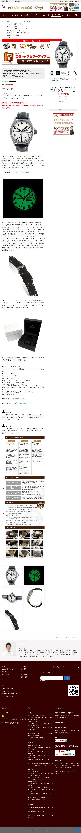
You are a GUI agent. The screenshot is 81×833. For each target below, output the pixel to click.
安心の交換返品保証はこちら (23, 403)
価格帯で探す (10, 32)
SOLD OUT (64, 110)
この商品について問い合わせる (61, 637)
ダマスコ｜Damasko (12, 21)
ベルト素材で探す (11, 30)
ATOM (7, 691)
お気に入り (64, 101)
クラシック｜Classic (25, 21)
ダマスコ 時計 (26, 172)
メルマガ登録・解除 (7, 688)
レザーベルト (21, 30)
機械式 (20, 24)
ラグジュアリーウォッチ (13, 35)
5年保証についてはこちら (18, 398)
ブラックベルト (23, 28)
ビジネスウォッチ (11, 37)
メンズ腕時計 (25, 15)
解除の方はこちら (45, 680)
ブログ (3, 685)
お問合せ (76, 15)
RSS (3, 691)
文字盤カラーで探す (12, 26)
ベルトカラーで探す (12, 28)
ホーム (5, 15)
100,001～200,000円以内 (22, 32)
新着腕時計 (15, 15)
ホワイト (21, 26)
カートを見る (66, 15)
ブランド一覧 (46, 15)
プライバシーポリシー (8, 696)
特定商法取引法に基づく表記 (10, 693)
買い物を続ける (74, 637)
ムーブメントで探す (12, 24)
